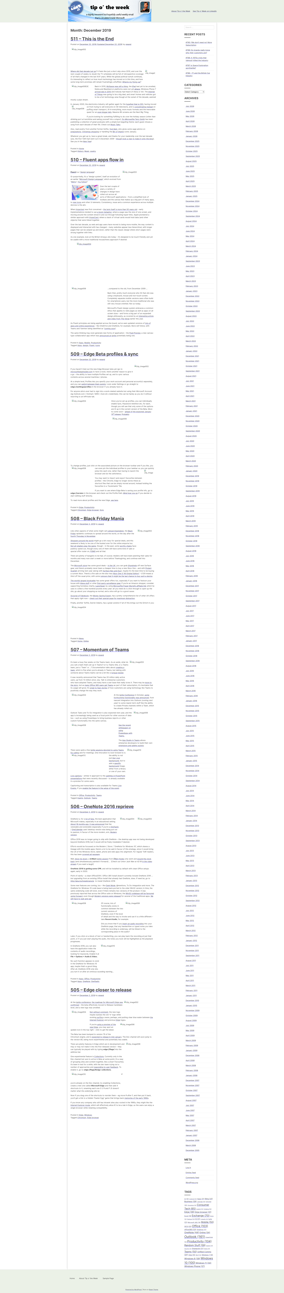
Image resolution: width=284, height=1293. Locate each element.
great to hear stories (98, 688)
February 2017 (192, 636)
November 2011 (192, 950)
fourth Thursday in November (83, 536)
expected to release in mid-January (107, 1037)
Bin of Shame (118, 132)
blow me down (81, 859)
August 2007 (191, 1100)
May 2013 (190, 860)
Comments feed (192, 1177)
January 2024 (191, 256)
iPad (134, 86)
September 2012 (193, 900)
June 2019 (190, 506)
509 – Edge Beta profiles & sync (104, 354)
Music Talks (115, 124)
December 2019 (192, 476)
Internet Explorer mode (80, 1105)
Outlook (87, 798)
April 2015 (190, 746)
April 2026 (190, 121)
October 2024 (192, 211)
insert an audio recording (133, 924)
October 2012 (191, 895)
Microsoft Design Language (91, 179)
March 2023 (191, 281)
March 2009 (191, 1040)
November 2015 (192, 711)
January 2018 (191, 581)
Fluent (91, 345)
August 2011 (191, 960)
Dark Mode (110, 885)
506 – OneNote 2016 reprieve (102, 806)
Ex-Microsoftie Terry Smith (133, 119)
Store (207, 1248)
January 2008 (191, 1075)
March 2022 (191, 341)
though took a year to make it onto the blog (134, 139)
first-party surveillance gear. (109, 583)
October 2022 (192, 306)
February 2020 (192, 466)
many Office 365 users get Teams (99, 685)
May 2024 (190, 236)
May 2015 (190, 741)
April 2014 (190, 806)
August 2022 (191, 316)
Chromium (81, 510)
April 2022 (190, 336)
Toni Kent (113, 129)
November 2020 (192, 421)
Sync (102, 510)
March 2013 (191, 870)
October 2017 (191, 596)
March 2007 (191, 1125)
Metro (73, 182)
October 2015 (191, 716)
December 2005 (192, 1150)
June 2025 (190, 171)
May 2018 (190, 566)
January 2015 (191, 761)
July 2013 (190, 850)
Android (193, 1199)
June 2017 (190, 616)
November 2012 (192, 890)
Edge (81, 507)
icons (97, 345)
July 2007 (190, 1105)
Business (190, 1201)
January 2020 (191, 471)
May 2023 (190, 271)
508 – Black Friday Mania (97, 518)
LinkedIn (204, 1219)
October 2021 (191, 366)
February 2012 (192, 935)
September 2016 (193, 661)
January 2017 (191, 641)
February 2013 (192, 875)
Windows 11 (203, 1263)
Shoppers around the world (82, 541)
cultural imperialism (115, 531)
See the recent (125, 725)
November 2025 (192, 146)
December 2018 (192, 531)
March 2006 (191, 1145)
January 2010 (191, 1005)
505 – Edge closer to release (101, 990)
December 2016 (192, 646)
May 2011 (190, 975)
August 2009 (191, 1020)
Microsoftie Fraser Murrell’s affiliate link (129, 586)
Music (86, 151)
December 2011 (192, 945)
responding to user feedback (106, 1067)
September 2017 (192, 601)
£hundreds (132, 565)
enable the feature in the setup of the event (101, 788)
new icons (77, 202)
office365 (190, 1229)
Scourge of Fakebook (80, 596)
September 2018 (193, 546)
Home (81, 148)
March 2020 (191, 461)
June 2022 (190, 326)
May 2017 (190, 621)
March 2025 (191, 186)
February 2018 (192, 576)
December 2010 (192, 1000)
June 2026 (190, 111)
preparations (76, 132)
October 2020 (192, 426)
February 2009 (192, 1045)
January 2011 (191, 995)
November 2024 (192, 206)
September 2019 (193, 491)
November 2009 (192, 1010)
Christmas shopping (90, 132)
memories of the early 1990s (136, 1098)
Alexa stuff (84, 583)
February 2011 (191, 990)
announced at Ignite (108, 335)
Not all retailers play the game (83, 546)
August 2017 (191, 606)
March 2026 (191, 126)
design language (87, 172)
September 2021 (193, 371)
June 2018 (190, 561)
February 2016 (192, 696)
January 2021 (191, 411)
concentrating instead (143, 107)
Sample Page (108, 1278)
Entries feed (191, 1172)
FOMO (93, 551)
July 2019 (190, 501)
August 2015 (191, 726)
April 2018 (190, 571)
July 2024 (190, 226)
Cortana (207, 1209)
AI (186, 1199)
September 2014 (193, 781)
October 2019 (191, 486)
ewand (128, 44)
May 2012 (190, 920)
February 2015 (192, 756)
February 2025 (192, 191)
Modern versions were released (108, 896)
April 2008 (190, 1060)
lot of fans (89, 819)
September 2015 (193, 721)
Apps (81, 343)
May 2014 (190, 801)
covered (91, 854)
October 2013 (191, 836)
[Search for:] (199, 27)
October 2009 (192, 1015)
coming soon (109, 328)
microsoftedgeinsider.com (81, 372)
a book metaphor (104, 212)
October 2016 (191, 656)
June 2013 (190, 855)
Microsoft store (80, 565)
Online (86, 641)
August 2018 (191, 551)
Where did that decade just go (83, 71)
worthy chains (126, 546)
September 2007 (193, 1095)
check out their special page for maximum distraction (112, 598)
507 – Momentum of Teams (100, 649)
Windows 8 (192, 1258)
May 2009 (190, 1030)
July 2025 (190, 166)
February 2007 (192, 1130)
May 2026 (190, 116)
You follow (82, 182)
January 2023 (191, 291)
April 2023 (190, 276)
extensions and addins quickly (131, 745)
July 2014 (190, 791)
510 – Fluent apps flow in (97, 159)
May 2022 (190, 331)
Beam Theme (153, 1289)
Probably (125, 414)
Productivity (96, 343)
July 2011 (189, 965)
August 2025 (191, 161)
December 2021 (192, 356)
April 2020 (190, 456)
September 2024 (193, 216)
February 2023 (192, 286)
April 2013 (190, 865)
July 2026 (190, 106)
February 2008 (192, 1070)
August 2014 (191, 786)
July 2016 (190, 671)
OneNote (86, 981)
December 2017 (192, 586)
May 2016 (190, 681)
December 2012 (192, 885)
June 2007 (190, 1110)
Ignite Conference (126, 695)
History (80, 151)
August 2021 (191, 376)
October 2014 (191, 776)
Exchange (200, 1215)
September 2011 (192, 955)
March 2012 (191, 930)
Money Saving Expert (102, 596)
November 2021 (192, 361)
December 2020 (192, 416)
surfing (100, 1017)
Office (81, 795)
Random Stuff (195, 1245)
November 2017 (192, 591)
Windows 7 (207, 1255)
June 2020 (190, 446)
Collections (99, 1056)
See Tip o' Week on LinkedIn (205, 11)
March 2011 (190, 985)
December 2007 (192, 1080)
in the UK (111, 565)
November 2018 (192, 536)
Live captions (76, 776)
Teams (99, 795)
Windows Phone (194, 1266)
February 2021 (192, 406)
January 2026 (191, 136)
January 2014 (191, 821)
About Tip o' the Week (180, 11)
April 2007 (190, 1120)
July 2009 (190, 1025)
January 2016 (191, 701)
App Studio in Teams (131, 740)
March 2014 (191, 811)
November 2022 (192, 301)
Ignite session (102, 859)
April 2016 (190, 686)
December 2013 (192, 826)
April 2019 (190, 516)
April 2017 (190, 626)
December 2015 (192, 706)
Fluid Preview (134, 333)
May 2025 (190, 176)
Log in (188, 1167)
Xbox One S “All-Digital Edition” (126, 573)
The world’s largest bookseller (83, 581)
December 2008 (192, 1055)
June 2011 (190, 970)
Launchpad (100, 586)
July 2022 (190, 321)
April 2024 (190, 241)
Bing (209, 1199)
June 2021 (190, 386)
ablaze (137, 89)
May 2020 (190, 451)
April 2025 (190, 181)
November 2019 (192, 481)
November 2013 (192, 831)
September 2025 (193, 156)
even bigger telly (104, 112)
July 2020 (190, 441)
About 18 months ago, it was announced (87, 824)
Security (187, 1248)
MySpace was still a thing (117, 86)
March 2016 (191, 691)
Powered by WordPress (133, 1289)
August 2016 (191, 666)
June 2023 (190, 266)
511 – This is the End (92, 39)
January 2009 (191, 1050)
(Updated (101, 44)
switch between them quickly (93, 384)
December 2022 (192, 296)
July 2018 (190, 556)
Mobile (87, 343)
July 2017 (190, 611)
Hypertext (80, 209)
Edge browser (93, 510)
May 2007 (190, 1115)
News (81, 638)
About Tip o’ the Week (88, 1278)
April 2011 (190, 980)
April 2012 (190, 925)
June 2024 (190, 231)
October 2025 (192, 151)
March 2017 (190, 631)
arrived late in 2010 (103, 92)
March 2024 (191, 246)
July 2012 (190, 910)
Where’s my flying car (131, 82)
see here (114, 500)
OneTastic (95, 981)
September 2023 (193, 261)
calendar (201, 1202)
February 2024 (192, 251)
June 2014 (190, 796)
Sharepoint (198, 1249)
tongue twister (117, 673)
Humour (191, 1219)
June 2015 (190, 736)
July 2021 (190, 381)
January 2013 (191, 880)
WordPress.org (192, 1182)
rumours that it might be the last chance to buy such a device (126, 576)
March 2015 (191, 751)
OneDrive (201, 1229)
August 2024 (191, 221)
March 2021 (191, 401)
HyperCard (93, 217)
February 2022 (192, 346)
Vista (191, 1255)
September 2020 (193, 431)
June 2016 (190, 676)
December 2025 (192, 141)
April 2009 (190, 1035)
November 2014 (192, 771)
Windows (88, 1115)
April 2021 (190, 396)
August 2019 (191, 496)
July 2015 (190, 731)
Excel (187, 1216)
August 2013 (191, 845)
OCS (187, 1227)
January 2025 (191, 196)
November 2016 (192, 651)
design (85, 345)
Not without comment (99, 1012)
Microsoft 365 (194, 1222)
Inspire (80, 798)
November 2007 (192, 1085)
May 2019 (190, 511)
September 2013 (193, 841)
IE (197, 1219)
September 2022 (193, 311)
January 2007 (191, 1135)
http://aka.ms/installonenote (82, 881)
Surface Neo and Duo (112, 571)
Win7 (198, 1255)
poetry (93, 151)
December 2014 (192, 766)
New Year (87, 141)
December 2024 (192, 201)
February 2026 (192, 131)
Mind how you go (130, 493)
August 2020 (191, 436)
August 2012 (191, 905)
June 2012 (190, 915)
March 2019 (191, 521)
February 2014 (192, 816)
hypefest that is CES (134, 104)
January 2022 (191, 351)
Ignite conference (83, 1002)
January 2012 (191, 940)
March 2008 (191, 1065)
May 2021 (190, 391)
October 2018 (191, 541)
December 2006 (192, 1140)
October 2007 (191, 1090)
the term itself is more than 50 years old (120, 209)
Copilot (199, 1209)
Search (209, 1245)
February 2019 (192, 526)
